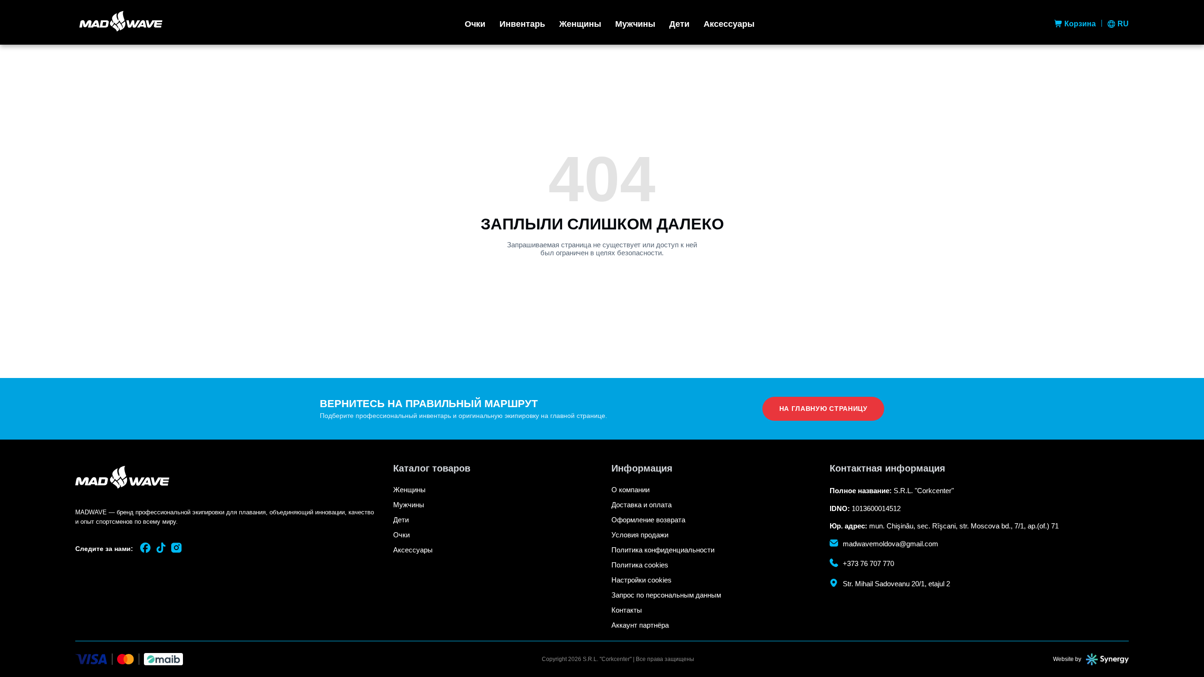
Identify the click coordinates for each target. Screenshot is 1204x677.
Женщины (580, 24)
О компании (630, 490)
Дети (679, 24)
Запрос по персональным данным (666, 595)
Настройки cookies (641, 580)
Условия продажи (639, 535)
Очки (475, 24)
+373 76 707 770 (868, 563)
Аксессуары (729, 24)
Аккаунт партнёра (640, 625)
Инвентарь (522, 24)
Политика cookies (639, 565)
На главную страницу (823, 408)
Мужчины (635, 24)
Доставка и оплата (641, 505)
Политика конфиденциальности (662, 550)
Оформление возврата (648, 520)
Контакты (626, 610)
